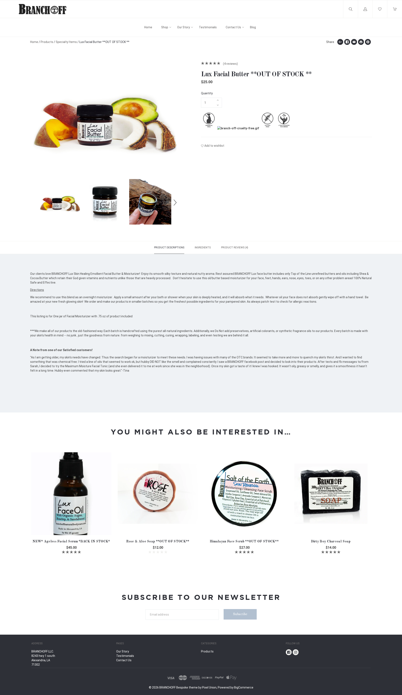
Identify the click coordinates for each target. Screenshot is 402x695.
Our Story (183, 27)
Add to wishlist (214, 145)
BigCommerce (243, 687)
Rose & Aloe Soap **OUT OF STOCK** (157, 541)
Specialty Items (66, 42)
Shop (164, 27)
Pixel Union (209, 687)
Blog (253, 27)
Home (148, 27)
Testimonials (208, 27)
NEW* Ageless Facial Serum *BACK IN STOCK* (71, 541)
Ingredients (203, 247)
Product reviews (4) (234, 247)
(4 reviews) (230, 63)
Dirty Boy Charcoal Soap (331, 541)
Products (47, 42)
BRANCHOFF (167, 687)
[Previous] (35, 202)
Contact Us (233, 27)
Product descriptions (169, 247)
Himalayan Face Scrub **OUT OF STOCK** (244, 541)
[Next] (175, 202)
